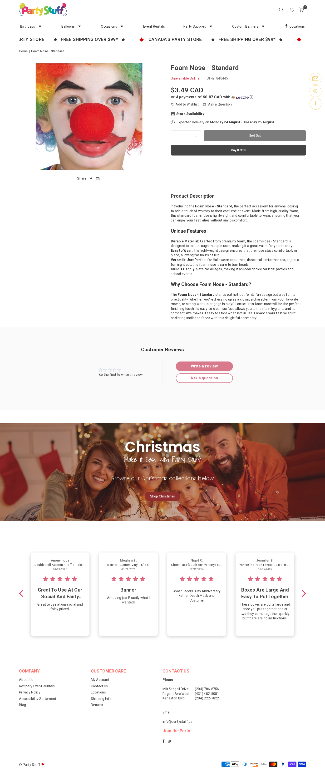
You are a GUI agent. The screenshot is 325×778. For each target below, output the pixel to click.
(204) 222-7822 (207, 698)
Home (23, 51)
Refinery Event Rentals (37, 686)
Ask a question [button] (204, 378)
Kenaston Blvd (173, 698)
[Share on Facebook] (91, 178)
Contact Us (99, 686)
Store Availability (190, 113)
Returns (97, 705)
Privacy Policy (29, 692)
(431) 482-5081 (207, 694)
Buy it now (238, 150)
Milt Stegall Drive (175, 689)
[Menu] (285, 9)
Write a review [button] (204, 366)
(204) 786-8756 (207, 689)
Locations (98, 692)
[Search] (281, 9)
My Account (100, 680)
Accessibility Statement (37, 699)
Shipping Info (101, 699)
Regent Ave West (175, 694)
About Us (26, 680)
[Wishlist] (292, 9)
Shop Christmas (162, 496)
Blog (22, 705)
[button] (301, 9)
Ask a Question (219, 104)
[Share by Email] (98, 178)
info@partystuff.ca (177, 721)
